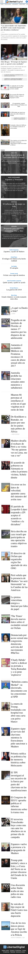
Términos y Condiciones (15, 950)
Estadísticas (6, 952)
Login (27, 2)
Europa (2, 4)
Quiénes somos (5, 950)
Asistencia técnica (20, 952)
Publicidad (12, 952)
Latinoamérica (15, 4)
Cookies (24, 950)
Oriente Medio (22, 4)
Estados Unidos (8, 4)
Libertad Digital (14, 1)
